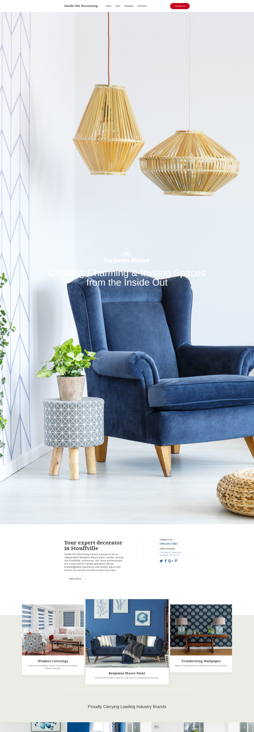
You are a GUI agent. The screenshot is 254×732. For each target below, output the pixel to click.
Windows (142, 6)
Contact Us (180, 6)
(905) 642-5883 (168, 543)
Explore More (75, 578)
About (109, 6)
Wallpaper (129, 6)
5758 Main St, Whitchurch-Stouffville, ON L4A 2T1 (171, 553)
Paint (117, 6)
